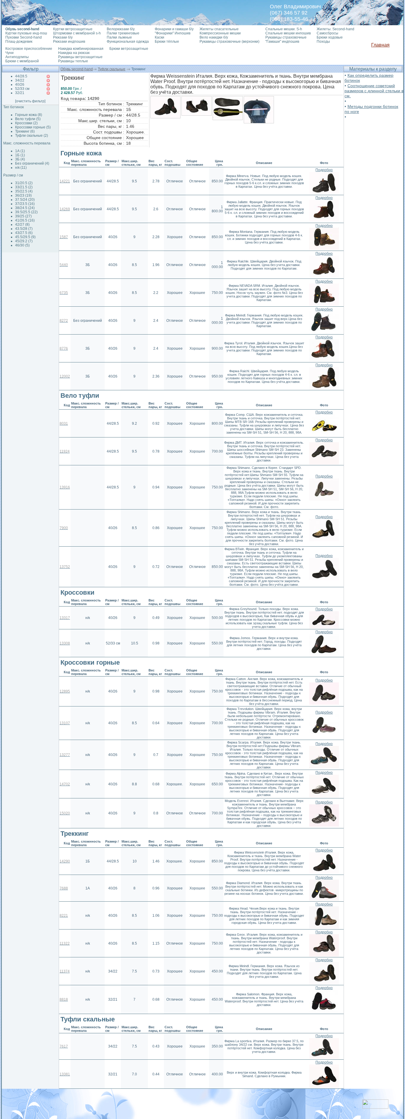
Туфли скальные (111, 69)
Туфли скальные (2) (31, 135)
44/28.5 (21, 76)
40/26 (19, 84)
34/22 (19, 80)
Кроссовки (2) (26, 123)
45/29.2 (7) (24, 241)
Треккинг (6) (25, 131)
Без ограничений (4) (32, 163)
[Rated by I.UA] (375, 1107)
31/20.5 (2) (24, 183)
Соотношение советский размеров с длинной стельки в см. (374, 90)
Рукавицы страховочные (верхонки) (229, 41)
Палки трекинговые (123, 33)
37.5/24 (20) (25, 200)
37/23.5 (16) (25, 204)
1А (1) (20, 151)
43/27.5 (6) (24, 233)
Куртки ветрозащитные (73, 29)
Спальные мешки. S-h (283, 29)
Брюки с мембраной (22, 61)
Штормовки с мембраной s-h (77, 33)
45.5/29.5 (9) (25, 237)
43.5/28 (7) (24, 229)
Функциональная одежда (128, 41)
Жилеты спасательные (219, 29)
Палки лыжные (119, 37)
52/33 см (22, 89)
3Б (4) (20, 159)
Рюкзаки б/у (63, 37)
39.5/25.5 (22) (26, 212)
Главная (380, 44)
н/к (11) (21, 167)
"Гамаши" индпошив (282, 41)
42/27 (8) (22, 224)
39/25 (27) (23, 216)
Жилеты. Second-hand (335, 29)
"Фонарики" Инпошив (172, 33)
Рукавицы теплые (73, 61)
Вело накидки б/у (214, 37)
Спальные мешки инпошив (288, 33)
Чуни (9, 53)
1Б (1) (20, 155)
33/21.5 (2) (24, 187)
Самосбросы (327, 33)
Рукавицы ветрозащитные (80, 57)
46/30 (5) (22, 245)
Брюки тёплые (167, 41)
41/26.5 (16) (25, 220)
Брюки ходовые (330, 37)
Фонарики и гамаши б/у (174, 29)
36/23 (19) (23, 195)
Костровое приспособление (28, 49)
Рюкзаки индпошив (69, 41)
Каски (159, 37)
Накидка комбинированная (80, 49)
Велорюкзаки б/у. (121, 29)
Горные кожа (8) (28, 115)
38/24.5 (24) (25, 208)
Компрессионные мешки (220, 33)
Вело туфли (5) (28, 119)
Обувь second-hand (76, 69)
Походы (323, 41)
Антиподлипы (17, 57)
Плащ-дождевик (18, 41)
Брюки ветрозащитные (128, 49)
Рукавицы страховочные (286, 37)
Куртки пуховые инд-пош (26, 33)
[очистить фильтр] (30, 101)
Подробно (324, 170)
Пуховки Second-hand (23, 37)
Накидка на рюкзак (74, 53)
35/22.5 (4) (24, 191)
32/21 (19, 93)
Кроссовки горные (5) (33, 127)
